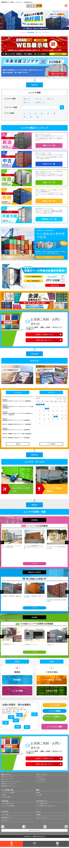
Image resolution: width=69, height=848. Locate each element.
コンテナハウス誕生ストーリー (54, 718)
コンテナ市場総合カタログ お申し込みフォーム (46, 805)
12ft (48, 113)
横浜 (26, 727)
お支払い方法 (51, 691)
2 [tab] (30, 32)
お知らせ (38, 811)
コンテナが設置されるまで (7, 803)
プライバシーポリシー (42, 817)
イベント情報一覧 (51, 444)
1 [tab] (23, 32)
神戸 (15, 720)
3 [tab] (38, 32)
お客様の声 (3, 794)
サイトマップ (4, 820)
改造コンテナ (51, 98)
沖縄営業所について (6, 817)
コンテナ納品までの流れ (51, 680)
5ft (24, 113)
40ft (37, 117)
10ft (42, 113)
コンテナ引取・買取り (41, 779)
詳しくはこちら (49, 257)
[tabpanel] (34, 20)
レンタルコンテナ (40, 776)
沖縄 (5, 722)
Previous (2, 20)
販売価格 (17, 680)
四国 (17, 727)
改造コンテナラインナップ (7, 779)
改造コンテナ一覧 (49, 182)
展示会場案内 (4, 811)
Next (66, 20)
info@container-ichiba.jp (34, 830)
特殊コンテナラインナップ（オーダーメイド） (11, 781)
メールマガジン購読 (54, 727)
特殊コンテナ (27, 102)
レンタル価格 (17, 691)
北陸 (19, 715)
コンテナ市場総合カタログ (42, 803)
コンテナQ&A (54, 705)
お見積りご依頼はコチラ (44, 334)
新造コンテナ (27, 98)
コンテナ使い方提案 (5, 797)
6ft (30, 113)
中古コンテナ (39, 98)
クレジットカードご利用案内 (7, 805)
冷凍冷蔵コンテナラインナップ (8, 783)
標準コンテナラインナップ (7, 776)
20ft (54, 113)
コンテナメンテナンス (41, 781)
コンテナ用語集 (54, 711)
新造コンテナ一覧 (49, 145)
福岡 (11, 717)
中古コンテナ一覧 (49, 164)
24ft (24, 117)
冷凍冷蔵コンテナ (40, 102)
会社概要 (38, 814)
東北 (34, 714)
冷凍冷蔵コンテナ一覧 (49, 219)
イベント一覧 (4, 814)
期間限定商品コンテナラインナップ (9, 786)
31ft (31, 117)
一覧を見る (17, 444)
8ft (35, 113)
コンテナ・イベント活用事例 (7, 792)
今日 (65, 398)
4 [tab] (45, 32)
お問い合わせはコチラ (44, 340)
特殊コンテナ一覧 (49, 201)
